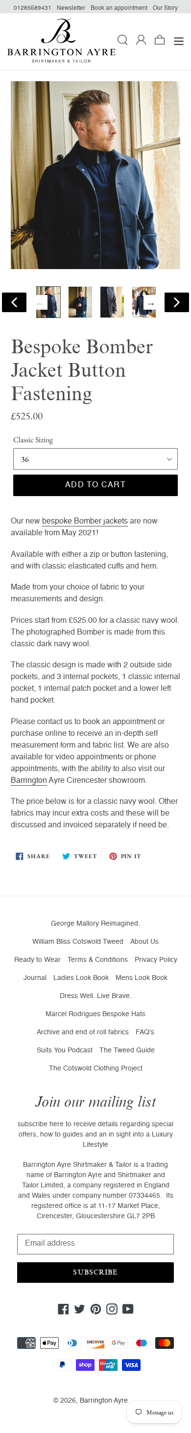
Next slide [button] (150, 302)
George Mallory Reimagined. (95, 923)
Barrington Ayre (104, 1400)
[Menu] (179, 41)
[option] (49, 302)
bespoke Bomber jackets (85, 521)
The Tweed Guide (127, 1050)
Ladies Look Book (81, 978)
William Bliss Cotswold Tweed (77, 941)
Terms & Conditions (98, 959)
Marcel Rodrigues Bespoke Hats (95, 1014)
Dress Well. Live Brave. (96, 996)
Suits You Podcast (65, 1050)
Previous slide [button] (40, 302)
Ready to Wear (37, 959)
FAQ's (145, 1032)
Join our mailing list (95, 1102)
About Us (144, 941)
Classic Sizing (33, 439)
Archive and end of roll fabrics (83, 1032)
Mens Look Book (141, 978)
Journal (35, 978)
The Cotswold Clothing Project (96, 1068)
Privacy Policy (156, 959)
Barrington (29, 781)
